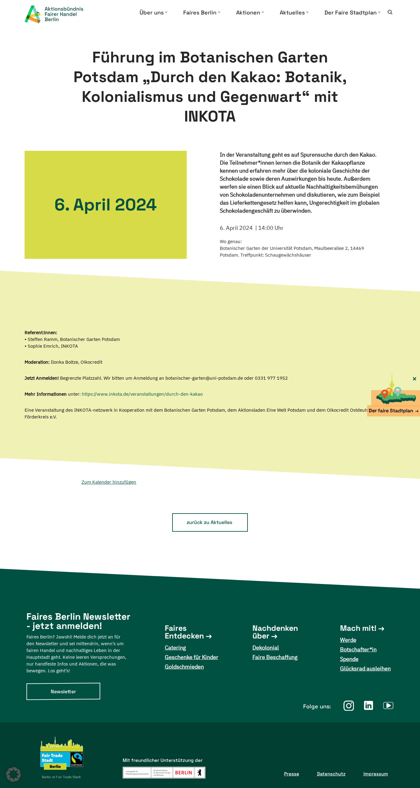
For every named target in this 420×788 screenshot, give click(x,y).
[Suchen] (390, 12)
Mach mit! (358, 628)
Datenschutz (331, 774)
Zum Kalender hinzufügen (108, 482)
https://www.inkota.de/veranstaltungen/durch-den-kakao (142, 394)
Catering (175, 647)
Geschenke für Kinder (191, 657)
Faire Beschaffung (275, 657)
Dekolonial (265, 647)
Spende (349, 658)
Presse (291, 774)
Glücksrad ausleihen (365, 668)
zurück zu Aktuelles (209, 522)
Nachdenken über (275, 632)
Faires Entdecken (184, 632)
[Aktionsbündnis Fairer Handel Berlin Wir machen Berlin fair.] (59, 14)
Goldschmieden (184, 666)
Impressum (375, 774)
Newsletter (63, 691)
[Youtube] (388, 705)
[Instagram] (348, 705)
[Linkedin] (368, 705)
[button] (166, 12)
